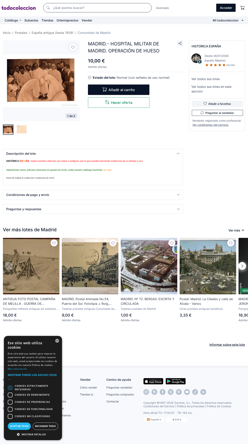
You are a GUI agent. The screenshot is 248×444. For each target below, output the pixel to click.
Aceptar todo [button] (19, 426)
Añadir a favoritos (219, 103)
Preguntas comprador (120, 394)
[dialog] (33, 388)
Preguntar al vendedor (219, 112)
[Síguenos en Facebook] (162, 392)
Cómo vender (88, 387)
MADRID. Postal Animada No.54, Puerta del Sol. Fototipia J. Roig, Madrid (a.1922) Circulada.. (85, 301)
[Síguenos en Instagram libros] (154, 392)
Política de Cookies (219, 406)
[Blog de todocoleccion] (203, 392)
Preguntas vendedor (119, 387)
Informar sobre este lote (227, 345)
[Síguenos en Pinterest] (179, 392)
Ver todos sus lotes (205, 79)
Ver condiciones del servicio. (210, 124)
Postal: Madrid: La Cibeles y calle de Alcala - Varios (206, 301)
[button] (93, 153)
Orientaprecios (67, 20)
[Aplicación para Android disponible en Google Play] (176, 381)
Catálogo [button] (12, 20)
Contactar (112, 401)
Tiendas (47, 20)
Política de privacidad (190, 406)
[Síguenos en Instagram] (146, 392)
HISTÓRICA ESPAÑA (206, 46)
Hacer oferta (121, 103)
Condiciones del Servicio (158, 406)
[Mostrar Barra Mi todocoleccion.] (242, 20)
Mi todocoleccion (226, 20)
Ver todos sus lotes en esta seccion (211, 89)
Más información (17, 369)
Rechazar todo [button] (45, 426)
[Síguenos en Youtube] (187, 392)
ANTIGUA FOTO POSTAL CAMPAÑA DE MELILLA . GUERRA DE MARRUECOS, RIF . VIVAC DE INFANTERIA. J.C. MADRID (29, 301)
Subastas (31, 20)
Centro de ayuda (118, 380)
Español (155, 419)
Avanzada (162, 7)
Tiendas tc (86, 394)
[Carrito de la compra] (242, 7)
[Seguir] (72, 47)
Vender (87, 20)
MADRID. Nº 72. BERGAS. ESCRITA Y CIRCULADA (147, 301)
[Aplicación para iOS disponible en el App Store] (153, 381)
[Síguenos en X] (171, 392)
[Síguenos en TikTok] (195, 392)
